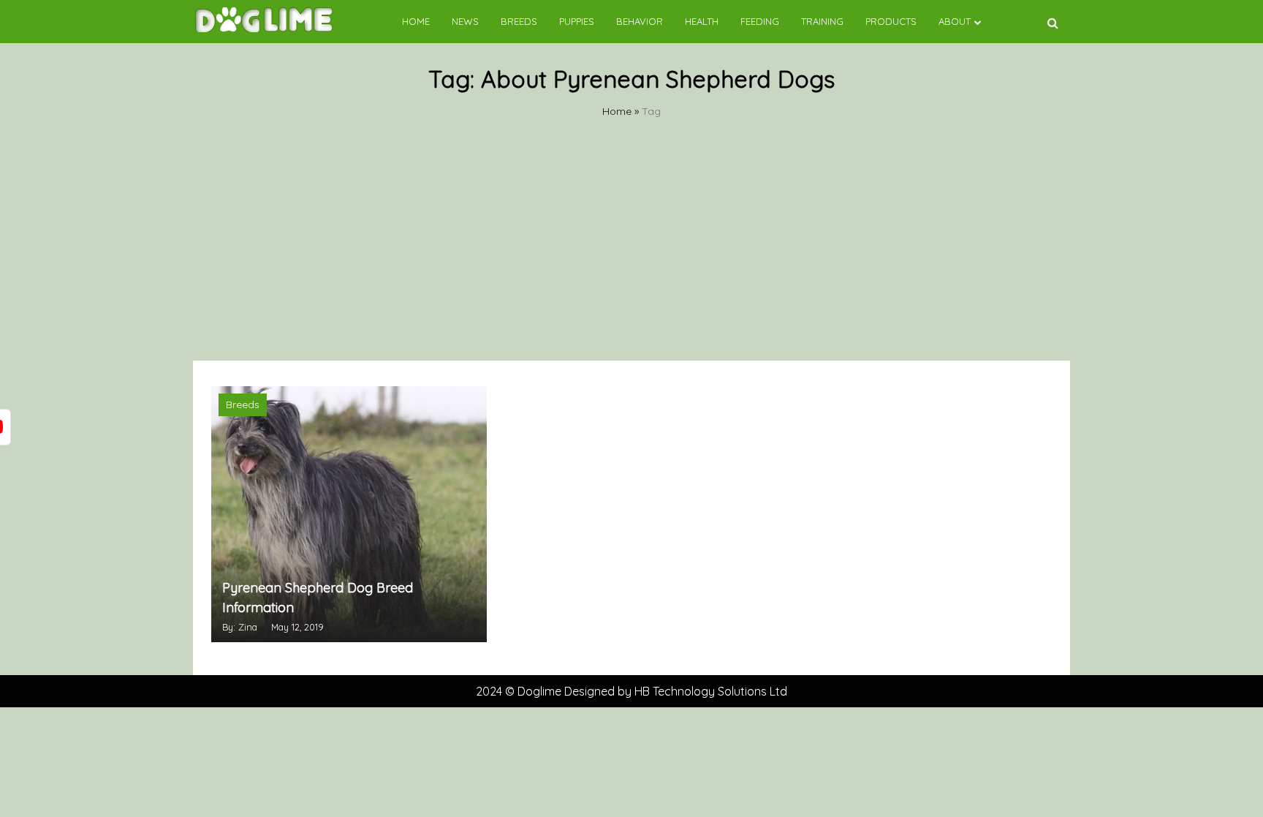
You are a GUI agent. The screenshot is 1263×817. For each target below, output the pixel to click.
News (465, 21)
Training (822, 21)
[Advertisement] (631, 250)
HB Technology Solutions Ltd (710, 691)
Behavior (639, 21)
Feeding (759, 21)
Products (891, 21)
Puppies (576, 21)
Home (416, 21)
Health (701, 21)
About (954, 21)
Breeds (519, 21)
